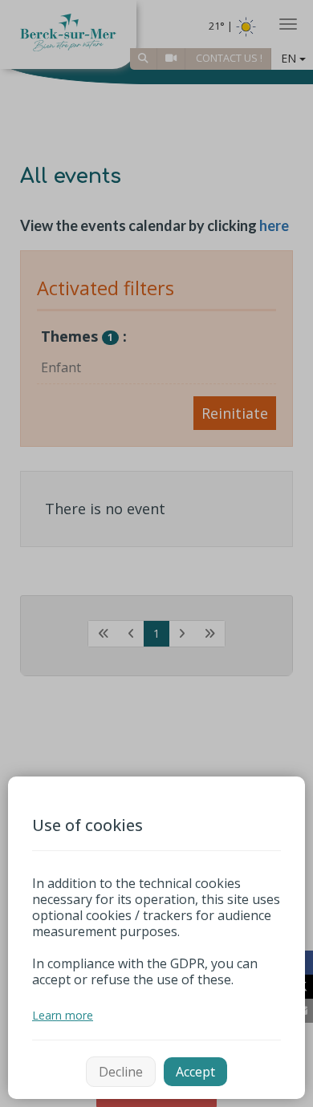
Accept (195, 1072)
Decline (121, 1072)
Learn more (62, 1015)
